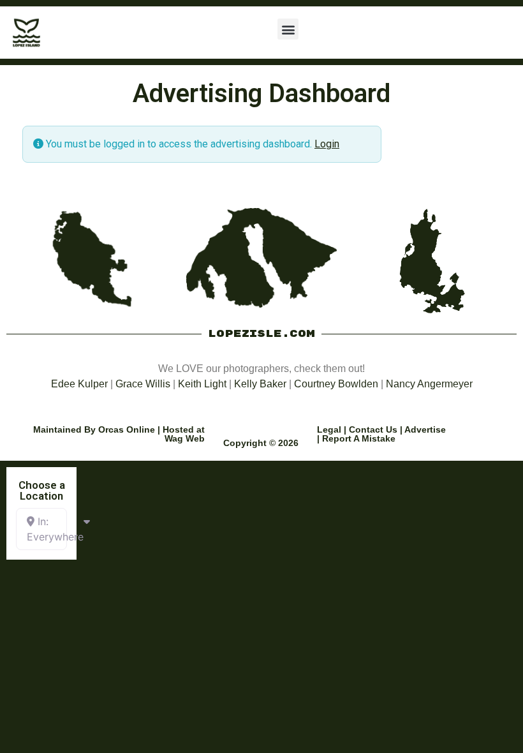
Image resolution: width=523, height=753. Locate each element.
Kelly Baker (260, 383)
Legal (329, 429)
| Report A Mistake (356, 438)
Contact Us (373, 429)
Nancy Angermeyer (429, 383)
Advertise (425, 429)
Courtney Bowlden (336, 383)
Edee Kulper (79, 383)
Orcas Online (126, 429)
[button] (287, 29)
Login (326, 144)
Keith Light (202, 383)
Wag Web (185, 438)
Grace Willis (142, 383)
